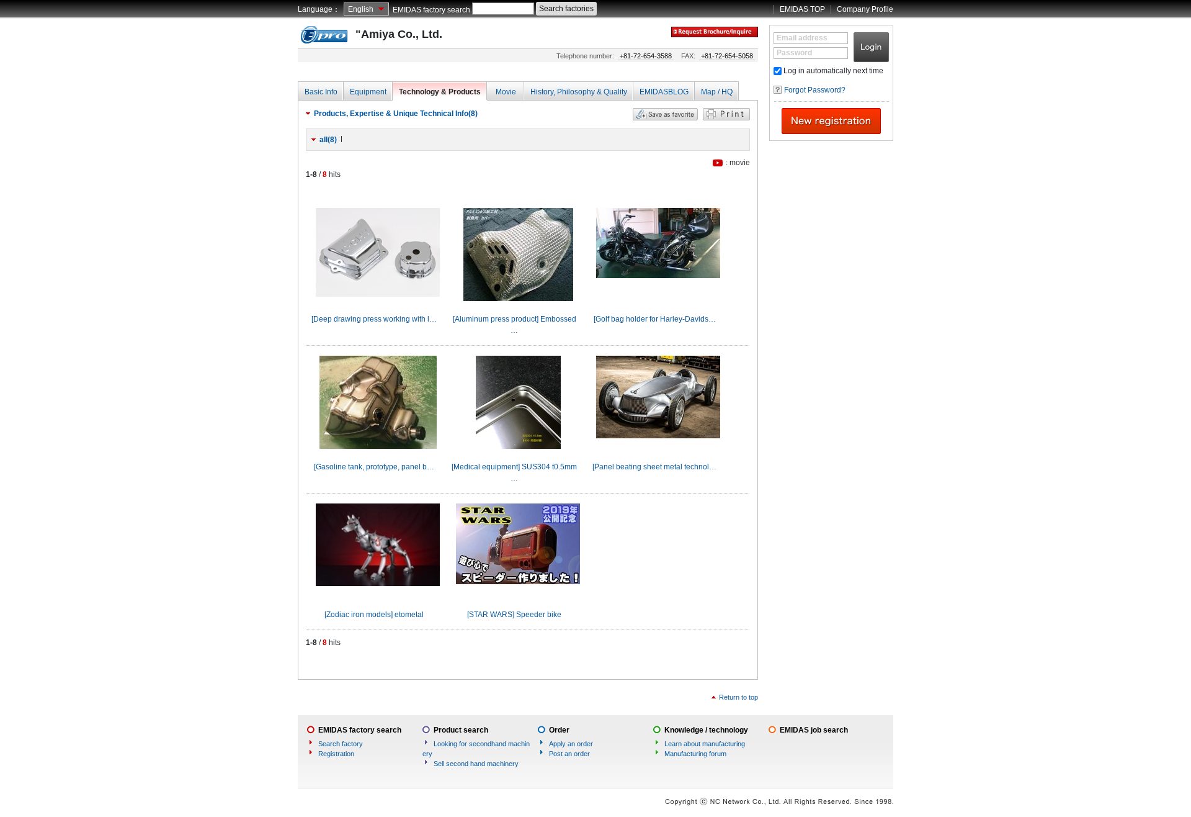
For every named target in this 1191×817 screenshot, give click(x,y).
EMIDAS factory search (431, 10)
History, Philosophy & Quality (578, 92)
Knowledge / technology (706, 730)
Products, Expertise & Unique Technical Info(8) (396, 113)
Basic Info (321, 92)
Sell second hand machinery (476, 763)
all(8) (328, 139)
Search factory (340, 743)
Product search (461, 730)
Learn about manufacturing (704, 743)
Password (794, 52)
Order (559, 730)
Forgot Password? (814, 90)
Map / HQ (717, 92)
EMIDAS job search (814, 730)
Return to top (738, 697)
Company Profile (865, 9)
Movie (506, 92)
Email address (802, 38)
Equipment (368, 92)
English (360, 9)
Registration (336, 753)
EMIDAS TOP (802, 9)
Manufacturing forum (695, 753)
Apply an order (571, 743)
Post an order (569, 753)
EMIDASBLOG (664, 92)
